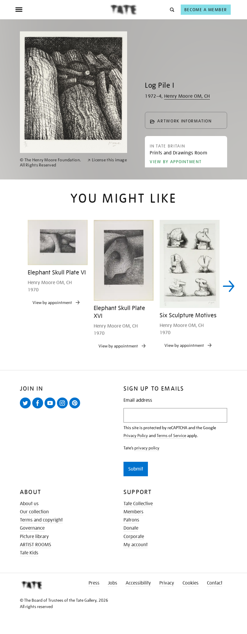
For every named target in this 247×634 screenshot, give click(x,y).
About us (29, 504)
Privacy (166, 583)
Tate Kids (29, 553)
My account (136, 545)
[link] (51, 162)
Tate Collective (138, 504)
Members (133, 512)
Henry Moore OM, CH (187, 96)
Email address (138, 400)
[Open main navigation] (62, 9)
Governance (32, 528)
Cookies (191, 583)
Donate (131, 528)
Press (94, 583)
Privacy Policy (136, 435)
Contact (214, 583)
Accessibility (138, 583)
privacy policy (146, 448)
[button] (171, 9)
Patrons (131, 520)
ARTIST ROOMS (35, 545)
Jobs (112, 583)
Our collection (34, 512)
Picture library (34, 537)
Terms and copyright (41, 520)
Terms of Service (171, 435)
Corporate (134, 537)
